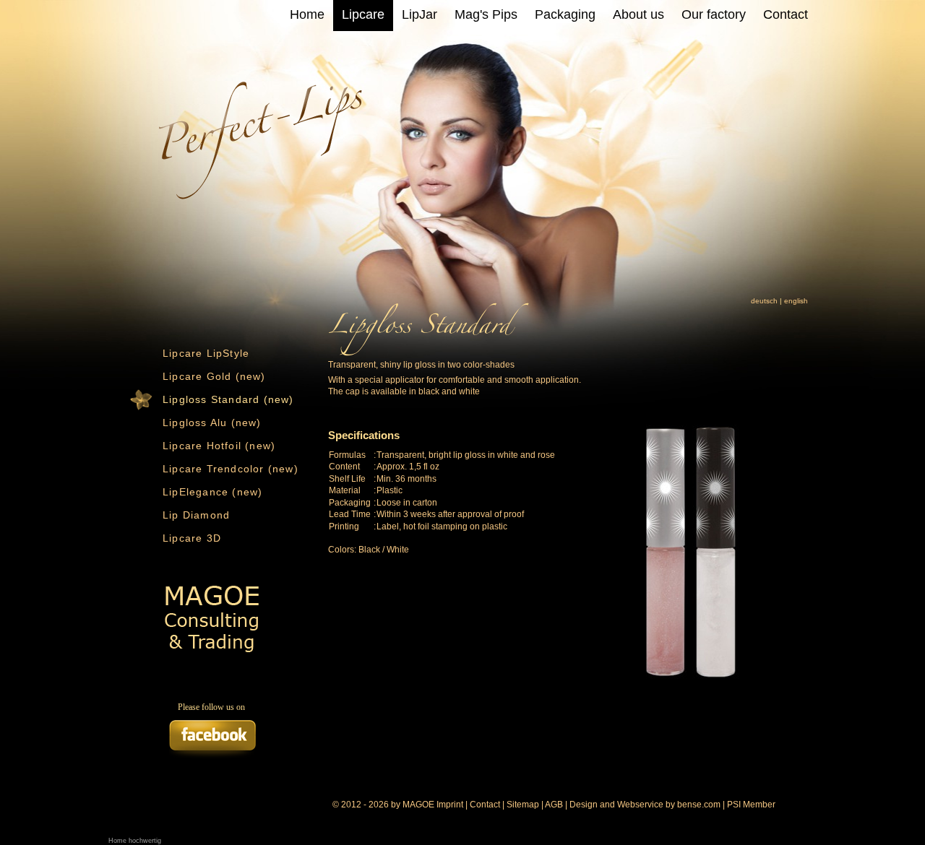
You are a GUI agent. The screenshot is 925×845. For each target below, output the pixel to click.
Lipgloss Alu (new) (212, 422)
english (796, 301)
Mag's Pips (486, 14)
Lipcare (363, 14)
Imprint (449, 805)
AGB (554, 805)
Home (307, 14)
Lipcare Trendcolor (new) (230, 468)
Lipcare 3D (192, 538)
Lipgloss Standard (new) (228, 399)
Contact (785, 14)
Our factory (713, 14)
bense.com (698, 805)
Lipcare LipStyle (206, 353)
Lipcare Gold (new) (214, 376)
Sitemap (523, 805)
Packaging (565, 14)
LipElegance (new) (212, 492)
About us (638, 14)
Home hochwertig (134, 840)
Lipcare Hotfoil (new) (219, 445)
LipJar (419, 14)
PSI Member (751, 805)
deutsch (764, 301)
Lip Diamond (196, 515)
